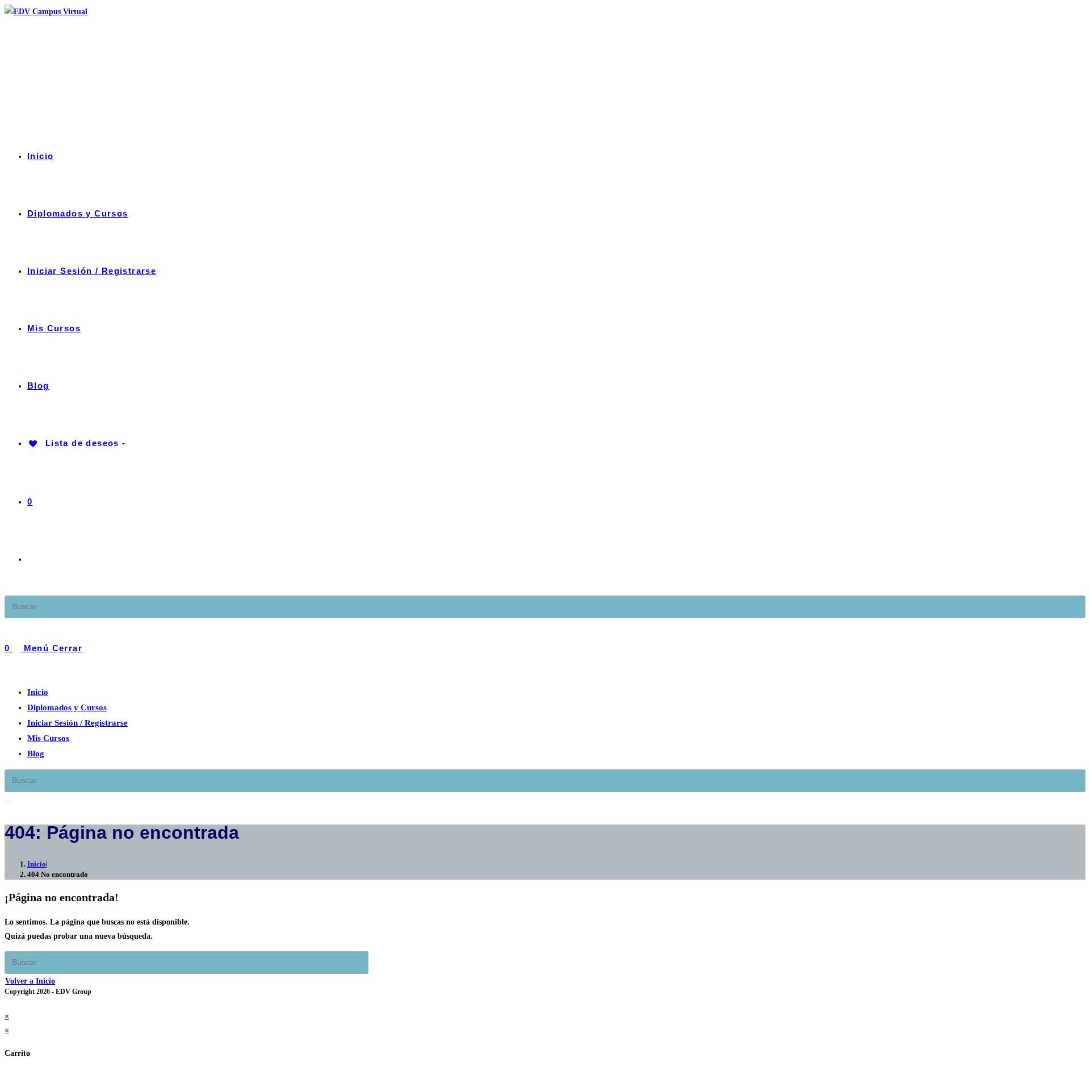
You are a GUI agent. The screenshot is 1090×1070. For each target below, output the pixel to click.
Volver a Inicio (30, 981)
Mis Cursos (48, 738)
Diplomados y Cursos (67, 707)
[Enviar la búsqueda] (8, 802)
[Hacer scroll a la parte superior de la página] (8, 1002)
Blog (35, 753)
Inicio (37, 692)
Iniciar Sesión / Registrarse (77, 722)
